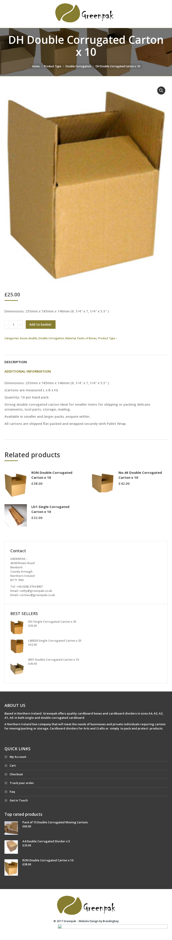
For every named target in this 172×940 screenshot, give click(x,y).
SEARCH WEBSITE (154, 14)
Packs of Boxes (87, 338)
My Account (18, 757)
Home (36, 66)
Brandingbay (111, 921)
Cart (13, 765)
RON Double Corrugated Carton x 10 (51, 475)
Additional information (27, 371)
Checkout (16, 774)
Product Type (52, 66)
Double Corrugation (78, 66)
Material (70, 338)
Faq (12, 792)
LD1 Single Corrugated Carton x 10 (50, 509)
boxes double (28, 338)
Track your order (22, 783)
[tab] (86, 359)
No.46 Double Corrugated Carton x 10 (140, 475)
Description (15, 362)
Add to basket (40, 324)
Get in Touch (19, 800)
